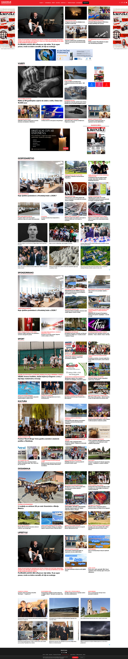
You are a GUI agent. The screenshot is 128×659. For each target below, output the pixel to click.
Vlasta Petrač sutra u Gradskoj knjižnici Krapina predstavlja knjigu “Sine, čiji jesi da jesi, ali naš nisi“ (28, 462)
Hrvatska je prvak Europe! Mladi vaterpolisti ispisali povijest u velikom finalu (28, 397)
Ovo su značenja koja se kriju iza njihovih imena (98, 551)
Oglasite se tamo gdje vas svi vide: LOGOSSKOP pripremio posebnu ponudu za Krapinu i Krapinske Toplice (98, 198)
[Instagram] (124, 2)
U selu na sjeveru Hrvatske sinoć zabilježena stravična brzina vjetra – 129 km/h (74, 82)
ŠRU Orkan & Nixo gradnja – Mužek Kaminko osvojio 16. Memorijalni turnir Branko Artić (99, 397)
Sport (53, 2)
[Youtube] (126, 2)
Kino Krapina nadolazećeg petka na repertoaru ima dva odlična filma (96, 121)
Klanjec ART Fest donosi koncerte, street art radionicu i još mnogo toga (28, 527)
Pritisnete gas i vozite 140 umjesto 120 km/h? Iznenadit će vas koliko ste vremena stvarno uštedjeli (75, 198)
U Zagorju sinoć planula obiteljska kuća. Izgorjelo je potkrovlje (75, 22)
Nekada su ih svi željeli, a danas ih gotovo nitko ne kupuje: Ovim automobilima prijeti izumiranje (98, 218)
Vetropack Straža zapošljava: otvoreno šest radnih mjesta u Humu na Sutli (76, 311)
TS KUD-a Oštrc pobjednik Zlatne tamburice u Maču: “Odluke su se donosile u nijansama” (75, 442)
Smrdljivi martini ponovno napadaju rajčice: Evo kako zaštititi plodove (75, 593)
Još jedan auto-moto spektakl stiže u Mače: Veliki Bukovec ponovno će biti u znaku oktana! (99, 527)
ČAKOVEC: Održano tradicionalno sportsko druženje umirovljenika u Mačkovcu (28, 121)
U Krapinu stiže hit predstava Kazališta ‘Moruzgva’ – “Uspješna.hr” (27, 593)
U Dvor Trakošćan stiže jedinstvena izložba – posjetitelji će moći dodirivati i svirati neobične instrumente (99, 441)
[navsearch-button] (119, 3)
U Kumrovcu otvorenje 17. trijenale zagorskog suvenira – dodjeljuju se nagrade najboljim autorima (99, 462)
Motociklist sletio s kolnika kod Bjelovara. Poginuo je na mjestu (74, 121)
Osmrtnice (85, 2)
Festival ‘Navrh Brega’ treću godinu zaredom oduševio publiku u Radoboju (38, 439)
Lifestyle (63, 2)
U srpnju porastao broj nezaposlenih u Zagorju (50, 218)
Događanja (48, 2)
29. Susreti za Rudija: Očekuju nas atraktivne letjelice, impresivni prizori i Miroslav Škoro (51, 527)
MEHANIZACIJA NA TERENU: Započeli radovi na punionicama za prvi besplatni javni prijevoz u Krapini (75, 291)
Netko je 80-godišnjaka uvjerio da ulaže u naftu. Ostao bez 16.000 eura (40, 101)
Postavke (81, 657)
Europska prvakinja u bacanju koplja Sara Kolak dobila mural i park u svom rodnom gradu (98, 358)
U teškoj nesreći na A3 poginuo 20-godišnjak (52, 120)
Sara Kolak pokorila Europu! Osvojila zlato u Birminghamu (75, 397)
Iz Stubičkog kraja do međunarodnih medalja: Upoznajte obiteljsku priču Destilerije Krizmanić (98, 178)
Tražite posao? (71, 2)
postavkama (62, 657)
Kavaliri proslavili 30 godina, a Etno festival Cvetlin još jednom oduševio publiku (99, 419)
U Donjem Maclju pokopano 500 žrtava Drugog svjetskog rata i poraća (98, 22)
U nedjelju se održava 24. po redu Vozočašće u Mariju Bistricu (38, 507)
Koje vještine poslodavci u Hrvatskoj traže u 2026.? (37, 195)
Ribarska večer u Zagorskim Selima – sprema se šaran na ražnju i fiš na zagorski (99, 507)
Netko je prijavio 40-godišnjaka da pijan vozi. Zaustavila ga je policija (98, 41)
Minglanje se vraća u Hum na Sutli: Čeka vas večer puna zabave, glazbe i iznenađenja (75, 487)
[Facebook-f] (122, 2)
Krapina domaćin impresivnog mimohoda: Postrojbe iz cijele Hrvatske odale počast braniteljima (51, 463)
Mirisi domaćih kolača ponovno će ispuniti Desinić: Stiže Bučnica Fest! (75, 527)
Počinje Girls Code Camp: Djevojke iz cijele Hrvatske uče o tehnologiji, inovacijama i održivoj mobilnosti (99, 487)
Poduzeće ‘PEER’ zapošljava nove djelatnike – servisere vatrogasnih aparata (29, 333)
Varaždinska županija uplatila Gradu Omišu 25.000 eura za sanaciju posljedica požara (75, 102)
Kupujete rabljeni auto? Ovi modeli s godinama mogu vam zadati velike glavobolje (28, 218)
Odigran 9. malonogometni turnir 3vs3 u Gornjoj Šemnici (50, 397)
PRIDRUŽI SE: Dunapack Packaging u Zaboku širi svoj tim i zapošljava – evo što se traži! (98, 313)
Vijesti (41, 2)
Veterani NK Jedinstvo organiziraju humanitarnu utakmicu (74, 357)
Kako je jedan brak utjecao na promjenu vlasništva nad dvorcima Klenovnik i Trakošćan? (75, 420)
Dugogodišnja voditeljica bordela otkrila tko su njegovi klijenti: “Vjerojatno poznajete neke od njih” (52, 593)
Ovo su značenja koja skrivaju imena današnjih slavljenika (97, 593)
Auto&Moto (79, 2)
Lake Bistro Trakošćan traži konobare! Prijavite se (74, 177)
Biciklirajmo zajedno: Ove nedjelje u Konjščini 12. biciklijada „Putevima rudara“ (75, 378)
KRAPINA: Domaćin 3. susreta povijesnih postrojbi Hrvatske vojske (74, 462)
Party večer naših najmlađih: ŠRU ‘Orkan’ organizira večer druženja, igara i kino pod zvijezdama (99, 570)
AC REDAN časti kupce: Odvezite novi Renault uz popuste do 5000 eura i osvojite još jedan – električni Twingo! (75, 334)
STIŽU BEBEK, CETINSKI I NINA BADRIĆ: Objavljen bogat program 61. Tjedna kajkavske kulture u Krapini (75, 507)
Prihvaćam (75, 657)
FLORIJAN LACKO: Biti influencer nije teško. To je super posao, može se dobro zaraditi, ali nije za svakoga (41, 43)
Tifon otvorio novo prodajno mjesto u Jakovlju (99, 291)
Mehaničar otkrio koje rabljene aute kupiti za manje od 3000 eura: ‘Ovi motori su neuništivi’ (75, 218)
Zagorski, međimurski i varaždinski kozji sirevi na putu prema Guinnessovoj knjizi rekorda (75, 41)
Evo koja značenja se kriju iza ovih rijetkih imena (75, 569)
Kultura (58, 2)
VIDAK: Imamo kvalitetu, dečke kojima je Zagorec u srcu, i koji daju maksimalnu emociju (40, 377)
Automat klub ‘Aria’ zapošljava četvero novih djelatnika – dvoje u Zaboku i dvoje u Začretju (99, 333)
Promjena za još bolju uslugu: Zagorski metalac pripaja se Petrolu (51, 334)
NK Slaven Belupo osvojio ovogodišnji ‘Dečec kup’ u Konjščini (97, 378)
